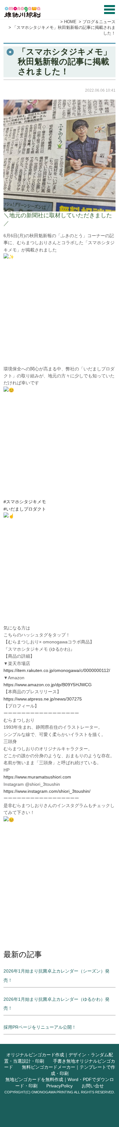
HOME (70, 21)
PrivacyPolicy (59, 1085)
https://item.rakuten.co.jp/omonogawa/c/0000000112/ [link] (56, 670)
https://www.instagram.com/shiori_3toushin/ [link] (46, 791)
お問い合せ (93, 1085)
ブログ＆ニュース (99, 21)
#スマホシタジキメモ (24, 501)
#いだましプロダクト (24, 508)
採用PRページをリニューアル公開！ (39, 1027)
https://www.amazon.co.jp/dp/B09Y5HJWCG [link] (47, 684)
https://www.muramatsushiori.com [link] (37, 776)
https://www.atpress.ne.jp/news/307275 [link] (42, 698)
